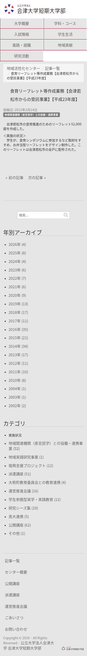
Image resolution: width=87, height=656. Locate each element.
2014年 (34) (18, 346)
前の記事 (16, 177)
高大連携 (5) (19, 516)
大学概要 (21, 23)
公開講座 (12, 583)
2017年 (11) (18, 321)
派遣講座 (12, 594)
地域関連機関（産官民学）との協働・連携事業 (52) (46, 445)
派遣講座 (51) (20, 474)
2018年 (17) (18, 312)
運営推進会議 (16, 606)
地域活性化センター (23, 68)
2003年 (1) (17, 397)
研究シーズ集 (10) (23, 508)
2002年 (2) (17, 405)
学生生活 (65, 34)
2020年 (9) (17, 295)
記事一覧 (52, 68)
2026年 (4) (17, 244)
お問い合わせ (16, 629)
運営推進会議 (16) (23, 491)
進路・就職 (21, 45)
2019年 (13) (18, 303)
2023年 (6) (17, 270)
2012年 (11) (18, 363)
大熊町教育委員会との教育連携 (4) (37, 482)
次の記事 (35, 177)
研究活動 (21, 56)
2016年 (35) (18, 329)
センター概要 (16, 572)
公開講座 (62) (20, 525)
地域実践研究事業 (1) (26, 457)
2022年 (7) (17, 278)
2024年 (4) (17, 261)
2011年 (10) (18, 371)
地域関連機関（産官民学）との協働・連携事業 (31, 114)
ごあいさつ (14, 617)
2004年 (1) (17, 388)
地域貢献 (65, 45)
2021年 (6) (17, 286)
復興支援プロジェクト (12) (31, 465)
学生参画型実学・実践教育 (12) (35, 499)
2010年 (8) (17, 380)
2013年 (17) (18, 354)
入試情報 (21, 34)
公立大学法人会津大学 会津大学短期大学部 (28, 645)
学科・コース (65, 23)
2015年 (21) (18, 337)
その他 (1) (17, 533)
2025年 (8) (17, 253)
